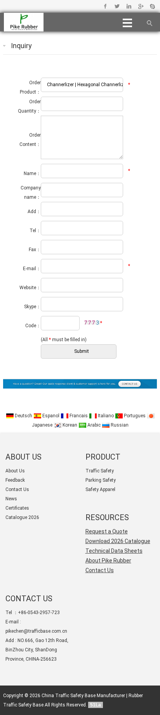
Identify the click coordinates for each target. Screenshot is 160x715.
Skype (152, 6)
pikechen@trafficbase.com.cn (36, 631)
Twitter (117, 6)
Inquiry (21, 46)
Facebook (105, 6)
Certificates (17, 508)
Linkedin (129, 6)
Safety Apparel (100, 489)
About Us (15, 471)
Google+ (140, 6)
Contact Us (17, 489)
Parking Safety (100, 480)
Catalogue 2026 (22, 517)
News (11, 499)
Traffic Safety (99, 471)
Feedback (15, 480)
